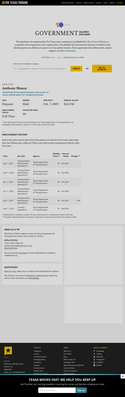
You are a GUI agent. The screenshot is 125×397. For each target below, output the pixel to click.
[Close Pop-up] (123, 376)
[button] (62, 198)
